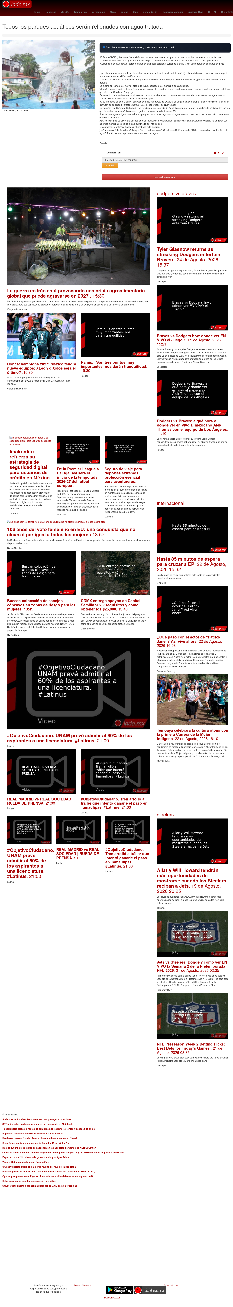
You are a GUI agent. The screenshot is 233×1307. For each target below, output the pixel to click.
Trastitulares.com (112, 1297)
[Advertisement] (78, 414)
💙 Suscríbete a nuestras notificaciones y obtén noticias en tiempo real (138, 47)
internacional (170, 503)
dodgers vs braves (176, 193)
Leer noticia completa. (165, 177)
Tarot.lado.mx (171, 1285)
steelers (165, 814)
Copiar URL (110, 165)
